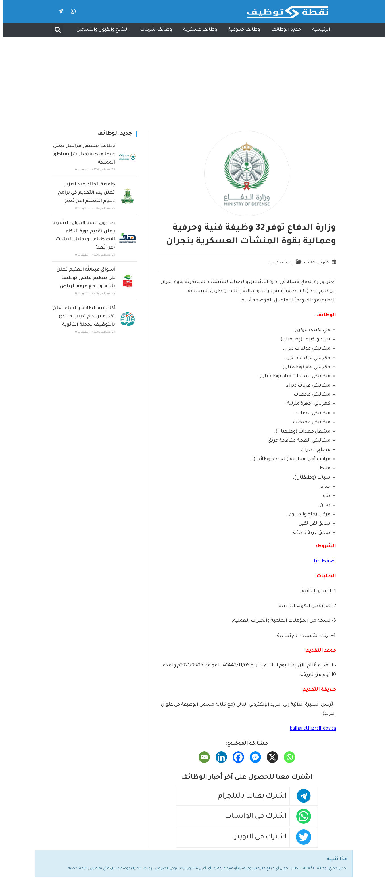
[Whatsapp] (73, 11)
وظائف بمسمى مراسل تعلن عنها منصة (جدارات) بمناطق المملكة (84, 154)
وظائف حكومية (244, 29)
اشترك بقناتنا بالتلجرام (252, 796)
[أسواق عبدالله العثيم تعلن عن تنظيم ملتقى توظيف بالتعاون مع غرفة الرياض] (127, 280)
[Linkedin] (221, 757)
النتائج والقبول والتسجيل (102, 29)
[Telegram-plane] (60, 11)
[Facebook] (238, 757)
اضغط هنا (325, 561)
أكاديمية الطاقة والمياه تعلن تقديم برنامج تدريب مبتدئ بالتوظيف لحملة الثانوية (84, 316)
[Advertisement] (194, 79)
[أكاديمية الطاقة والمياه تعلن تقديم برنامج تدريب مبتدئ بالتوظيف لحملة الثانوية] (127, 319)
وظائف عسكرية (200, 29)
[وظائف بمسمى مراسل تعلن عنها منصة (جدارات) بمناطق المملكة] (127, 157)
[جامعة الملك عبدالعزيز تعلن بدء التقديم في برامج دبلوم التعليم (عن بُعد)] (127, 195)
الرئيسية (321, 29)
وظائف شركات (156, 29)
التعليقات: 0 (82, 170)
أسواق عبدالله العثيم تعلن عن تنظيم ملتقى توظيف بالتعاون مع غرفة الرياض (86, 278)
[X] (272, 757)
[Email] (204, 757)
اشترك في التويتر (261, 837)
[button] (57, 30)
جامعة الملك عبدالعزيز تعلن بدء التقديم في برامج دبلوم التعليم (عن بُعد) (86, 193)
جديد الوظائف (286, 29)
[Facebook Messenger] (255, 757)
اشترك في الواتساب (256, 817)
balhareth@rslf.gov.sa (313, 728)
